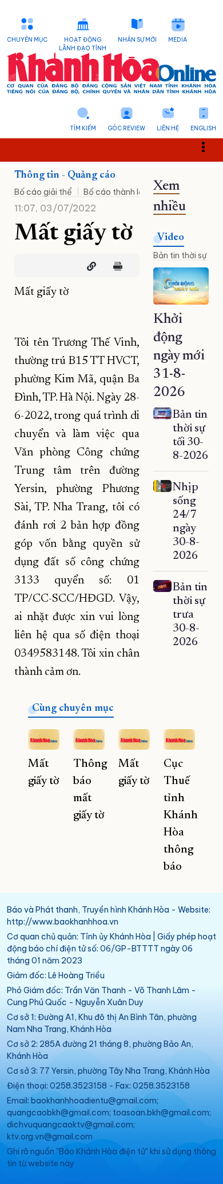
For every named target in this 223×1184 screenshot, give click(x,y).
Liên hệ (168, 128)
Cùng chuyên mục (73, 708)
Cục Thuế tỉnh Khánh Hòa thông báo (181, 815)
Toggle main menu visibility (209, 146)
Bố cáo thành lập (116, 192)
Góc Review (126, 128)
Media (177, 39)
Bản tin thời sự (179, 255)
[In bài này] (114, 266)
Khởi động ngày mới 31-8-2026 (179, 356)
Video (170, 238)
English (203, 128)
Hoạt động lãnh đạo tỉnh (82, 44)
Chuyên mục (27, 39)
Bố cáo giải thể (43, 192)
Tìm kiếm (83, 128)
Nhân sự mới (137, 39)
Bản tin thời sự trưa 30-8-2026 (190, 615)
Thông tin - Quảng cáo (65, 175)
